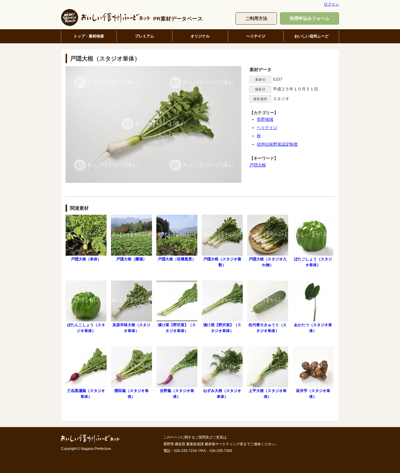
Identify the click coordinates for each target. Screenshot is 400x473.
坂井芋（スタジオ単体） (313, 393)
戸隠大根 (257, 165)
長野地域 (265, 119)
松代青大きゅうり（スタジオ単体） (268, 328)
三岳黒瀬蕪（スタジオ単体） (86, 393)
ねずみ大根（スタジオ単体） (222, 393)
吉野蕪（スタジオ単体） (177, 393)
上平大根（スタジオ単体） (268, 393)
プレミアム (144, 36)
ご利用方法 (256, 18)
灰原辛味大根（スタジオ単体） (131, 328)
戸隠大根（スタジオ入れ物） (268, 262)
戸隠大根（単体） (86, 259)
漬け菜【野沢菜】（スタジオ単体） (177, 328)
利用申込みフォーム (309, 18)
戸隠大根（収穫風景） (177, 259)
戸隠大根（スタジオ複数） (222, 262)
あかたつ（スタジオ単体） (313, 328)
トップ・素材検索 (88, 36)
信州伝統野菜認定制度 (277, 144)
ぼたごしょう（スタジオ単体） (313, 262)
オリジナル (200, 36)
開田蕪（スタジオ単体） (131, 393)
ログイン (331, 4)
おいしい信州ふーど (311, 36)
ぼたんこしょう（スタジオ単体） (86, 328)
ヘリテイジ (255, 36)
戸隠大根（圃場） (131, 259)
